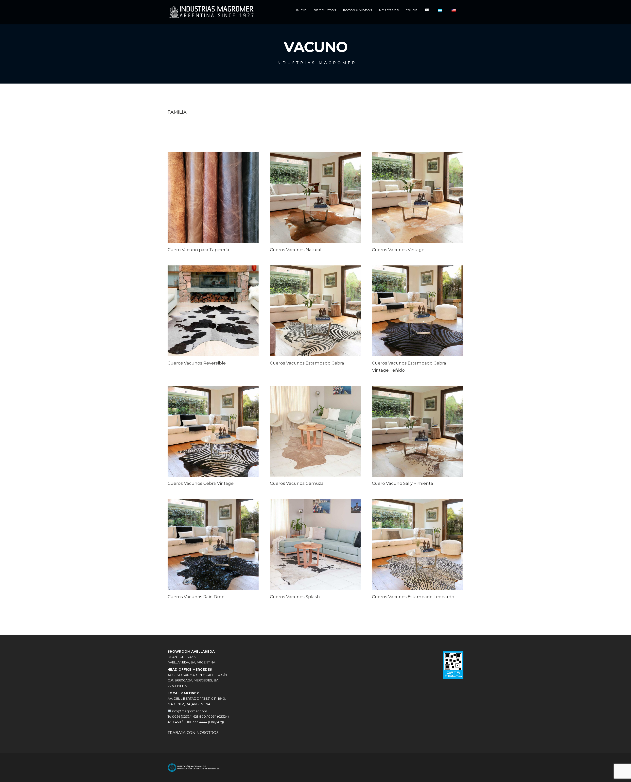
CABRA (192, 122)
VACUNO (176, 122)
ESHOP (412, 10)
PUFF (172, 129)
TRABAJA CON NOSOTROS (193, 732)
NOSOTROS (389, 10)
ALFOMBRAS (178, 140)
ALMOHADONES (181, 135)
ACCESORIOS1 (221, 140)
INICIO (301, 10)
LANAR (205, 122)
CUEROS (217, 129)
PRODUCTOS (325, 10)
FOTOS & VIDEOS (357, 10)
